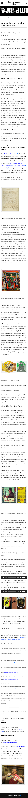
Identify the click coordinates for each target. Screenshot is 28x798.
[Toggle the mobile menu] (2, 3)
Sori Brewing (4, 168)
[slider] (24, 577)
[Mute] (20, 577)
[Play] (3, 577)
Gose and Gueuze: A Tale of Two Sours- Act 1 (13, 24)
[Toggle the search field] (26, 3)
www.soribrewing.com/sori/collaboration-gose (10, 679)
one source (19, 136)
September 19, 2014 (18, 28)
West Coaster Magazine (19, 165)
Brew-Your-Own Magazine (16, 163)
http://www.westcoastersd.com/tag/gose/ (8, 688)
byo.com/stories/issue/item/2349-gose (8, 662)
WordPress (17, 795)
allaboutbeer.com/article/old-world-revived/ (11, 672)
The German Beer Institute (10, 154)
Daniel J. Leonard (6, 28)
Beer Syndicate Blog (14, 3)
